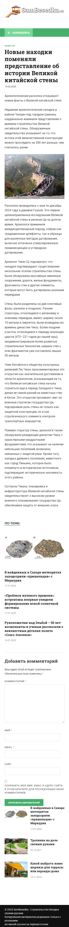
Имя (8, 730)
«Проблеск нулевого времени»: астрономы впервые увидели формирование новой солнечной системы (31, 601)
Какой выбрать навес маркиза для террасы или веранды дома (46, 867)
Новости (10, 45)
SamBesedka (21, 909)
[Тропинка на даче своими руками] (16, 840)
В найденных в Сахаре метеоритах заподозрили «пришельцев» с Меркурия (33, 576)
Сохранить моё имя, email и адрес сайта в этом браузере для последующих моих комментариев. (34, 789)
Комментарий (15, 681)
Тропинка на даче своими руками (44, 842)
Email (9, 747)
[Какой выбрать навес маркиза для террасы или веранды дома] (16, 863)
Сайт (8, 764)
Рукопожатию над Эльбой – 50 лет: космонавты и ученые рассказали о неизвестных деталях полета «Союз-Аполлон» (34, 629)
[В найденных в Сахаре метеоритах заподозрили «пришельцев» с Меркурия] (34, 568)
